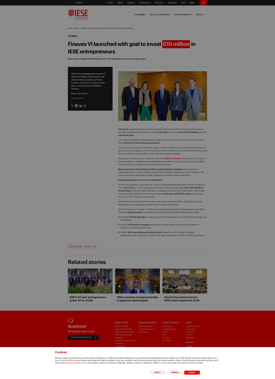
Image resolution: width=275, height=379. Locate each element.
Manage (174, 372)
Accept (192, 372)
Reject (158, 372)
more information (75, 363)
